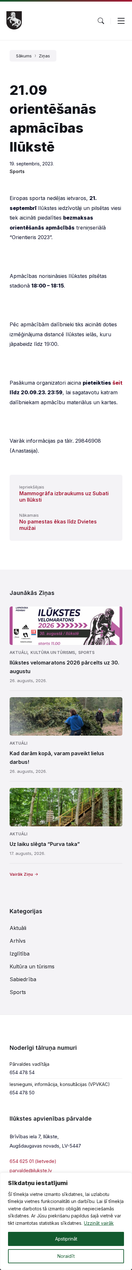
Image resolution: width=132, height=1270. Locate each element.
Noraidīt (66, 1256)
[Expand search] (101, 20)
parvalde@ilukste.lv (31, 1170)
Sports (17, 171)
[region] (66, 1221)
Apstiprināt (66, 1238)
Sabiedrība (23, 979)
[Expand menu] (121, 20)
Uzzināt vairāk (99, 1223)
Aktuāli (18, 652)
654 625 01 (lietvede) (33, 1161)
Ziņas (44, 55)
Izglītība (19, 953)
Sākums (24, 55)
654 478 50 (22, 1092)
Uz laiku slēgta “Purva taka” (45, 844)
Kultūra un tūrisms (52, 652)
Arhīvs (18, 941)
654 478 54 (22, 1072)
